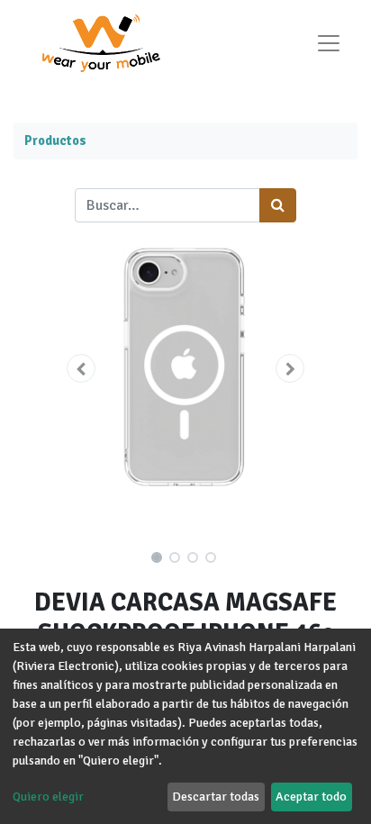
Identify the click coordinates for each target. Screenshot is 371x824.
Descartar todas (215, 796)
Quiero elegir (48, 796)
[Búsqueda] (277, 205)
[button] (81, 368)
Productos (55, 140)
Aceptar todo (311, 796)
